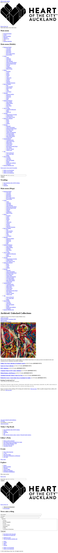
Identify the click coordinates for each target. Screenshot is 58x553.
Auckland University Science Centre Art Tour (12, 375)
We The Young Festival (8, 444)
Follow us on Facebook (8, 170)
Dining (5, 70)
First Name (3, 514)
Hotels (7, 155)
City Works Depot (10, 135)
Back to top (3, 476)
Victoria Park (9, 137)
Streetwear (8, 96)
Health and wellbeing (11, 163)
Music (7, 110)
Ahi (4, 433)
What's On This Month (11, 62)
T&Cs (4, 543)
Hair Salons (8, 105)
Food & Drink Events (11, 63)
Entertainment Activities (11, 114)
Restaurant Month (7, 33)
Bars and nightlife (10, 160)
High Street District (10, 136)
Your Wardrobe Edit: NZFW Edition (11, 183)
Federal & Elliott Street (11, 128)
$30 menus (8, 51)
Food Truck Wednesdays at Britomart (11, 455)
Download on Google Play (9, 535)
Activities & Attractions (8, 529)
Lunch (7, 72)
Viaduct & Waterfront (11, 132)
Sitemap (5, 545)
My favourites (6, 508)
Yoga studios (9, 102)
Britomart (8, 126)
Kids (7, 99)
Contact (5, 542)
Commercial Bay (10, 140)
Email (2, 517)
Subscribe (3, 531)
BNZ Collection (4, 368)
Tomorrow (8, 58)
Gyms (7, 107)
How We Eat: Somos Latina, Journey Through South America (17, 434)
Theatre (8, 66)
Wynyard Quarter (10, 133)
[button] (6, 167)
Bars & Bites (9, 54)
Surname (3, 516)
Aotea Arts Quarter (10, 127)
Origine (5, 184)
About (4, 541)
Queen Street (9, 131)
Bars (7, 85)
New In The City (10, 152)
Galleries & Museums (11, 109)
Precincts (5, 124)
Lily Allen (5, 457)
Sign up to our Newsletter (9, 507)
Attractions (8, 159)
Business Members (7, 41)
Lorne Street (9, 145)
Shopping (5, 37)
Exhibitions (8, 67)
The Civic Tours (7, 454)
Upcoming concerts (7, 446)
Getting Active (9, 115)
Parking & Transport (8, 118)
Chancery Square (10, 149)
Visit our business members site (10, 539)
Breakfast (8, 71)
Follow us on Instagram (8, 172)
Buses (7, 119)
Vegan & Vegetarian (10, 82)
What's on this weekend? (8, 440)
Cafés (7, 76)
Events (4, 35)
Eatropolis (5, 185)
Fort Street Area (9, 129)
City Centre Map (10, 154)
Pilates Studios (9, 103)
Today (7, 57)
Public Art (8, 112)
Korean (8, 80)
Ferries (7, 121)
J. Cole (5, 453)
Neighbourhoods (7, 138)
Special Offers (6, 156)
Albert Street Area (10, 141)
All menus (8, 49)
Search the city (4, 175)
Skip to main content (5, 1)
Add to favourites (4, 318)
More (4, 40)
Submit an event (7, 537)
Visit (4, 151)
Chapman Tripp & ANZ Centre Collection (11, 370)
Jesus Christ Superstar (8, 452)
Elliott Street (9, 142)
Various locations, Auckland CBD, (8, 319)
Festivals (8, 65)
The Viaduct (9, 147)
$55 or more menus (10, 53)
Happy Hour (9, 88)
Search (2, 176)
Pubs (7, 89)
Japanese (8, 81)
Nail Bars (8, 104)
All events (8, 48)
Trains (7, 122)
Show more (3, 459)
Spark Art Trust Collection (7, 365)
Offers (4, 527)
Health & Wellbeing (7, 100)
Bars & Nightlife (7, 36)
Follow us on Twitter (8, 171)
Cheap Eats (8, 77)
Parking (8, 123)
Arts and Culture (4, 321)
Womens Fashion (10, 94)
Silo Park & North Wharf (11, 146)
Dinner (7, 74)
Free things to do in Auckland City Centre (12, 442)
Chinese (8, 79)
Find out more (33, 388)
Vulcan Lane (9, 150)
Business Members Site (8, 165)
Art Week (3, 421)
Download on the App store (9, 534)
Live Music (8, 91)
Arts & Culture (6, 108)
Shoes (7, 98)
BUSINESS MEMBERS (9, 471)
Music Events (9, 68)
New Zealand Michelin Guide (10, 443)
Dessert (8, 75)
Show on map (4, 320)
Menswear (8, 95)
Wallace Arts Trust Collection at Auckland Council (13, 363)
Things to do (6, 38)
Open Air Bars (9, 86)
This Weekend (9, 61)
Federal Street (9, 143)
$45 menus (8, 52)
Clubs (7, 90)
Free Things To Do (10, 117)
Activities (5, 113)
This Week (8, 60)
